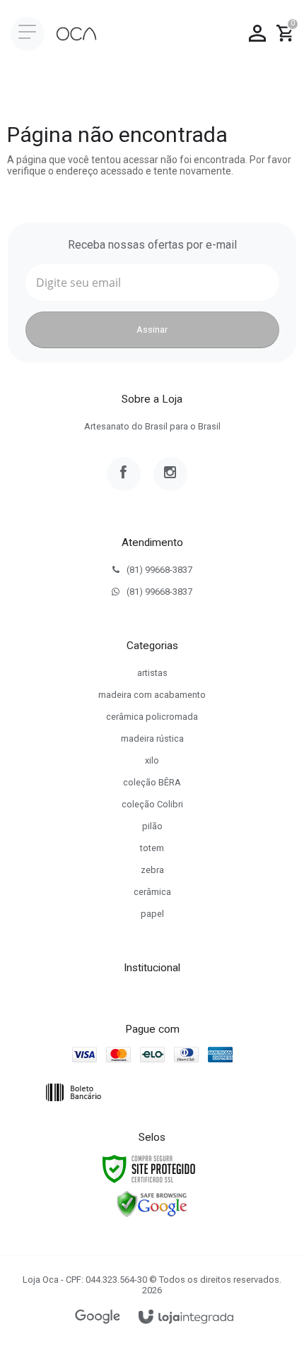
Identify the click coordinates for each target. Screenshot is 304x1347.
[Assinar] (152, 329)
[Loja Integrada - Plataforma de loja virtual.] (185, 1318)
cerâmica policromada (152, 716)
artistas (152, 672)
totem (152, 848)
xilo (152, 760)
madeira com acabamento (152, 694)
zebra (152, 870)
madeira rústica (152, 738)
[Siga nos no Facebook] (124, 474)
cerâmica (152, 891)
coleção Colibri (152, 804)
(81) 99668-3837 (159, 569)
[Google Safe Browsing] (152, 1203)
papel (152, 913)
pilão (152, 826)
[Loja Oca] (76, 34)
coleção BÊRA (152, 782)
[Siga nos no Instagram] (170, 474)
